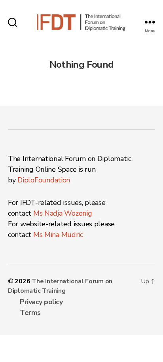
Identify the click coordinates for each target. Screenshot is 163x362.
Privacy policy (41, 302)
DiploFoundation (43, 180)
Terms (30, 312)
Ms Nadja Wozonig (62, 213)
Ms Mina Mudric (58, 234)
